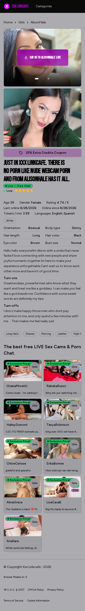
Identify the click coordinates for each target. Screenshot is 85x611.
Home (8, 22)
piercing (46, 333)
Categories (44, 6)
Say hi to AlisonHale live (48, 58)
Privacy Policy (55, 589)
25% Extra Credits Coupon (48, 154)
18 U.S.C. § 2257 (14, 589)
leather (62, 333)
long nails (12, 333)
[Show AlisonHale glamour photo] (48, 79)
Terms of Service (13, 600)
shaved (29, 333)
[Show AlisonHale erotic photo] (37, 79)
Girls (21, 22)
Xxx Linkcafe (16, 6)
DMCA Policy (36, 589)
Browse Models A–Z (15, 577)
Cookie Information (38, 600)
